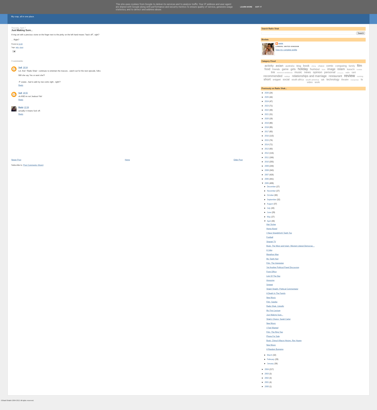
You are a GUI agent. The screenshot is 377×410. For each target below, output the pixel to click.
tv (362, 79)
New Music (271, 297)
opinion (317, 72)
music (298, 72)
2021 (267, 114)
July (269, 208)
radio (347, 72)
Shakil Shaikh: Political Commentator (282, 289)
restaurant (335, 76)
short (21, 47)
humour (315, 69)
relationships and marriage (309, 76)
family (352, 66)
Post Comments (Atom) (33, 165)
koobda (359, 69)
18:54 (25, 67)
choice (321, 66)
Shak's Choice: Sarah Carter (278, 319)
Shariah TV (271, 242)
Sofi (20, 67)
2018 (267, 127)
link (273, 72)
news (307, 72)
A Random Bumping (274, 349)
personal (329, 72)
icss (323, 69)
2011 (267, 157)
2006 (267, 179)
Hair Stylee (271, 224)
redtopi (287, 76)
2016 (267, 136)
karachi (351, 69)
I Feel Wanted (272, 328)
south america (312, 79)
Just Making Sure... (22, 30)
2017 (267, 131)
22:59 (26, 107)
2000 (267, 386)
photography (340, 72)
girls (17, 47)
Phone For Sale (273, 336)
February (271, 359)
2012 (267, 153)
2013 (267, 149)
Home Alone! (271, 229)
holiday (303, 69)
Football (269, 237)
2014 (267, 144)
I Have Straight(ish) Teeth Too (279, 233)
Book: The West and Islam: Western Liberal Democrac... (290, 246)
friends (276, 69)
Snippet (269, 285)
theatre (345, 79)
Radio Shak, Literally (275, 306)
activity (269, 65)
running (360, 76)
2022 (267, 110)
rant (354, 72)
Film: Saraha (271, 302)
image (331, 69)
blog (298, 65)
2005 (267, 183)
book (306, 65)
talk (322, 79)
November (271, 191)
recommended (272, 76)
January (270, 363)
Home (127, 160)
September (272, 199)
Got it (258, 7)
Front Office (271, 272)
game (285, 69)
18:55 (25, 93)
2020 (267, 118)
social (286, 79)
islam (341, 69)
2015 (267, 140)
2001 (267, 382)
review (349, 76)
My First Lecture (273, 310)
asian (279, 65)
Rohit (20, 107)
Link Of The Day (273, 276)
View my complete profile (286, 50)
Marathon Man (272, 254)
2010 (267, 162)
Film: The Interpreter (275, 263)
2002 (267, 378)
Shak (280, 43)
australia (289, 66)
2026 (267, 93)
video (310, 82)
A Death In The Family (276, 293)
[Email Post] (13, 51)
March (270, 355)
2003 (267, 374)
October (270, 195)
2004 (267, 369)
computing (341, 65)
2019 (267, 123)
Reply (20, 85)
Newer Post (16, 160)
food (267, 69)
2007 (267, 175)
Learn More (246, 7)
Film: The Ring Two (274, 332)
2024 (267, 101)
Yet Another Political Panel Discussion (282, 267)
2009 (267, 166)
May (269, 217)
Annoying (270, 280)
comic (329, 65)
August (270, 204)
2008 (267, 170)
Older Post (238, 160)
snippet (277, 79)
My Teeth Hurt (272, 259)
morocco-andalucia (284, 73)
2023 (267, 106)
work (317, 82)
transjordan (355, 80)
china (313, 66)
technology (332, 79)
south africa (298, 79)
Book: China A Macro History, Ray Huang (283, 340)
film (359, 65)
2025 (267, 97)
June (269, 212)
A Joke (269, 250)
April (269, 221)
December (271, 186)
